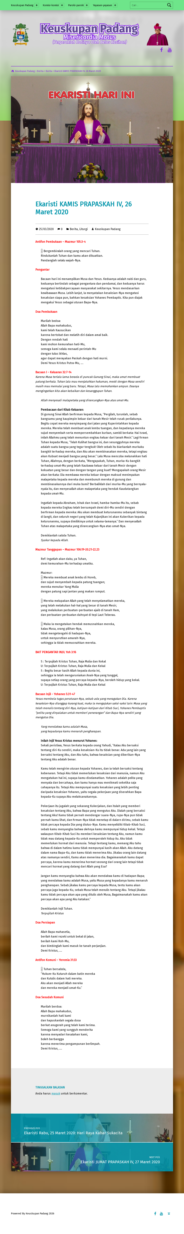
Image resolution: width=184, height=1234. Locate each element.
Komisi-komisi (51, 5)
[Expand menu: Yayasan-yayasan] (115, 5)
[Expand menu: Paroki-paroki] (87, 5)
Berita (74, 229)
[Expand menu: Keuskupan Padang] (36, 5)
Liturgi (83, 229)
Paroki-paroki (76, 5)
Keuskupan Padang (22, 5)
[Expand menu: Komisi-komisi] (62, 5)
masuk (55, 1093)
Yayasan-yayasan (102, 5)
